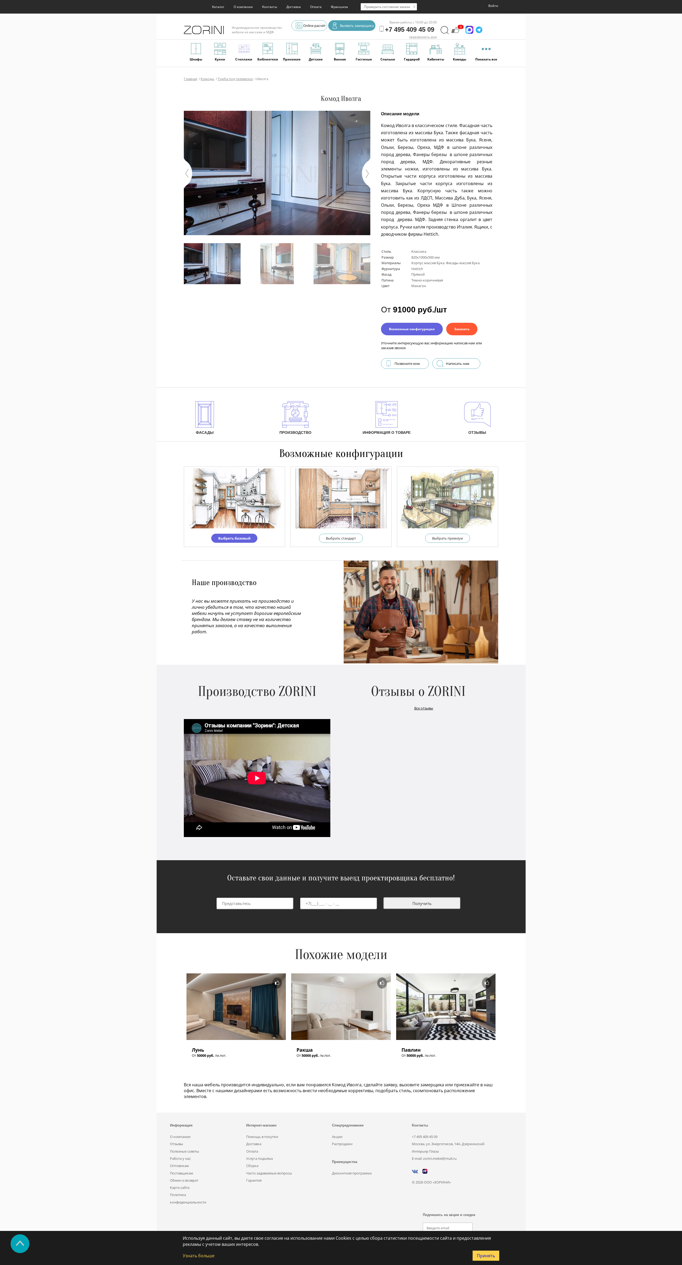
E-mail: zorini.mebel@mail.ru (434, 1158)
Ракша (305, 1050)
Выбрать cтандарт (341, 538)
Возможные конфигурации (412, 329)
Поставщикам (181, 1173)
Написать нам (457, 363)
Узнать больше (198, 1256)
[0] (455, 32)
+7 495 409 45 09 (424, 1136)
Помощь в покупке (262, 1136)
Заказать (461, 329)
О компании (243, 7)
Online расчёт (314, 25)
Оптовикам (179, 1165)
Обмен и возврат (184, 1180)
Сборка (252, 1165)
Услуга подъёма (259, 1158)
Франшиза (339, 7)
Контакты (269, 7)
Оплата (316, 7)
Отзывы (176, 1143)
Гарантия (254, 1180)
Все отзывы (423, 708)
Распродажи (342, 1143)
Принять (486, 1256)
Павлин (411, 1050)
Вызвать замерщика (357, 25)
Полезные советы (184, 1151)
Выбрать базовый (234, 538)
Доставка (293, 7)
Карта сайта (179, 1187)
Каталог (218, 7)
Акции (337, 1136)
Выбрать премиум (447, 538)
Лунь (198, 1050)
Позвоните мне (407, 363)
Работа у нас (180, 1158)
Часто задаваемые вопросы (269, 1173)
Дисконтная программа (352, 1173)
